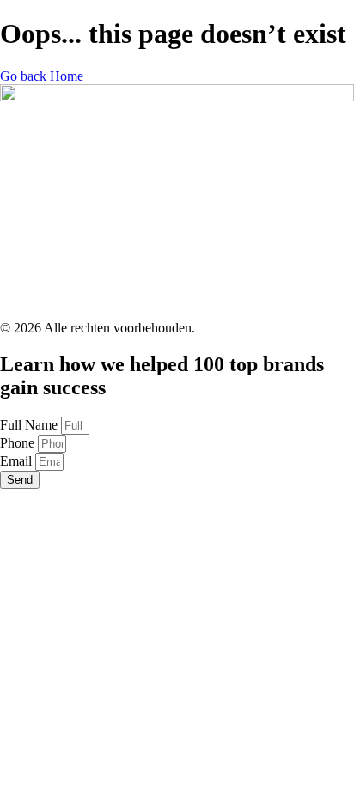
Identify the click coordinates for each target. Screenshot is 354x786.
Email (17, 461)
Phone (19, 443)
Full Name (30, 424)
